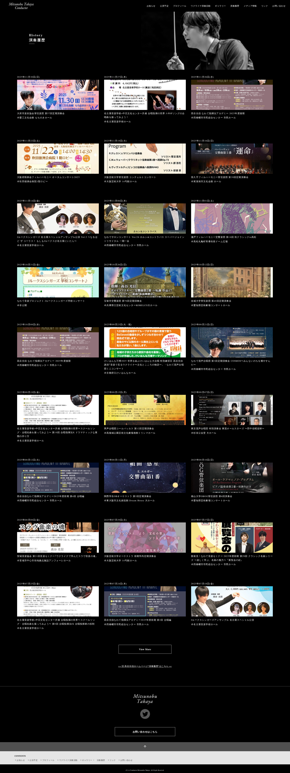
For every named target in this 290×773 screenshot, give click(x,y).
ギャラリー (87, 760)
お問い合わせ (126, 760)
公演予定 (33, 760)
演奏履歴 (101, 760)
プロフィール (48, 760)
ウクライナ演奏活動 (68, 760)
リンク (113, 760)
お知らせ (21, 760)
